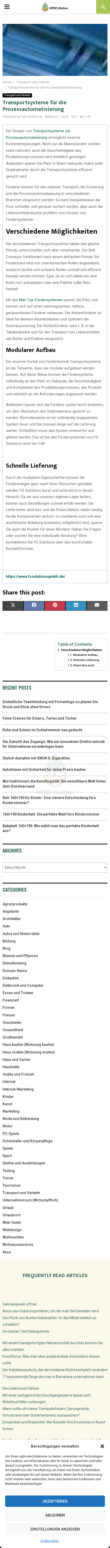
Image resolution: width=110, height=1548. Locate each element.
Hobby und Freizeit (18, 1074)
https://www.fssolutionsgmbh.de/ (35, 576)
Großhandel (13, 1037)
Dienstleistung (15, 963)
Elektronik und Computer (23, 985)
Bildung (9, 941)
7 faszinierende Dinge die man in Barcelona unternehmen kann (53, 1377)
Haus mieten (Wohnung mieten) (29, 1052)
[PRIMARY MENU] (7, 7)
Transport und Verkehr (17, 95)
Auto (6, 926)
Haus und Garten (16, 1060)
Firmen (9, 1008)
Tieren (8, 1178)
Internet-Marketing (18, 1089)
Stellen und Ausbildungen (24, 1163)
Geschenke (12, 1022)
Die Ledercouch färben (21, 1388)
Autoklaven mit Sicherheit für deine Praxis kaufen (44, 770)
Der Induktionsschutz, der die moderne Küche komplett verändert (55, 1370)
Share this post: (83, 665)
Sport (7, 1156)
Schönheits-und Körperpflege (27, 1141)
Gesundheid (13, 1030)
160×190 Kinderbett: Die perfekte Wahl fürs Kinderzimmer (51, 814)
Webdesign (12, 1230)
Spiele (8, 1148)
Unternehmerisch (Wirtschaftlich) (30, 1200)
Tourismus (12, 1185)
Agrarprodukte (15, 904)
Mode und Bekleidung (21, 1119)
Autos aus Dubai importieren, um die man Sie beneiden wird (51, 1311)
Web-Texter (12, 1222)
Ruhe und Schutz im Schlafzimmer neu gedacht (42, 730)
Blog (6, 948)
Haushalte (11, 1067)
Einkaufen (11, 978)
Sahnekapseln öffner (20, 1304)
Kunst (7, 1104)
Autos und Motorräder (21, 934)
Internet (9, 1082)
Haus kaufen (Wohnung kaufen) (28, 1045)
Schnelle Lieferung (86, 660)
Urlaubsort (11, 1215)
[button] (102, 1446)
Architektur (12, 919)
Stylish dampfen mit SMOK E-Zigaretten (36, 758)
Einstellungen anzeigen (55, 1529)
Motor (8, 1126)
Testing (9, 1171)
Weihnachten (13, 1237)
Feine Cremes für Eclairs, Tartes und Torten (39, 718)
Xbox (7, 1252)
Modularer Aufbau (85, 655)
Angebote (11, 911)
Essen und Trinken (18, 993)
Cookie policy (49, 1541)
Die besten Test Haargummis (26, 1331)
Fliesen (9, 1015)
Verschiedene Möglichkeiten (81, 650)
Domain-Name (15, 971)
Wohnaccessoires (18, 1245)
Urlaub (8, 1208)
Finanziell (11, 1000)
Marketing (11, 1111)
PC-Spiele (11, 1134)
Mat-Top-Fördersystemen (41, 300)
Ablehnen (55, 1515)
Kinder (8, 1097)
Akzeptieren (55, 1501)
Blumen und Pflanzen (20, 956)
